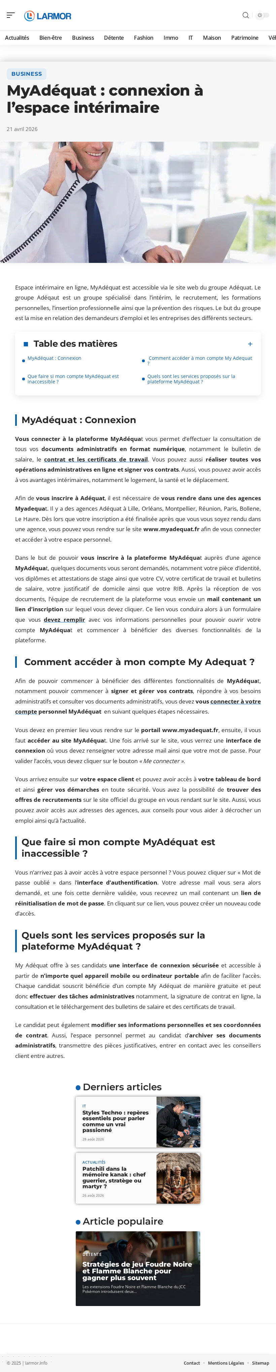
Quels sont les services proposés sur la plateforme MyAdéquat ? (191, 379)
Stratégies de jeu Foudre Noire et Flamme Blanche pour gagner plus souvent (137, 1271)
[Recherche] (245, 15)
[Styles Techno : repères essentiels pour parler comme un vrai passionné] (178, 1122)
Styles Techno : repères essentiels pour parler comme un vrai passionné (115, 1121)
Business (26, 74)
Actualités (94, 1162)
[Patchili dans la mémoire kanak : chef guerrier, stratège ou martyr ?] (178, 1178)
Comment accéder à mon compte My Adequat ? (199, 361)
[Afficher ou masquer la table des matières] (185, 344)
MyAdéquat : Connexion (54, 358)
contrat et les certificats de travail (95, 459)
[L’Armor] (48, 15)
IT (84, 1105)
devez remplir (64, 619)
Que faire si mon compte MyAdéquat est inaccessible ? (73, 379)
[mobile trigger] (12, 15)
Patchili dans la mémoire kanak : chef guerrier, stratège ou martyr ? (114, 1178)
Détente (92, 1254)
